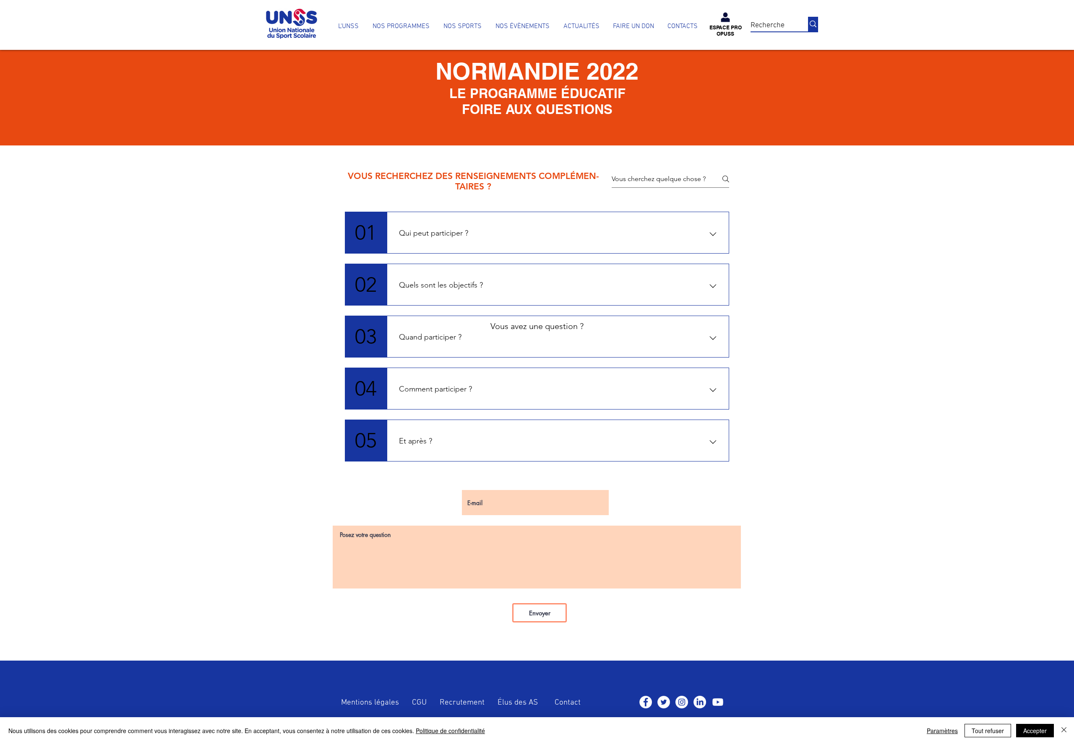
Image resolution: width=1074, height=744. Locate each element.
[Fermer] (1064, 730)
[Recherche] (813, 24)
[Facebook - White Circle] (645, 702)
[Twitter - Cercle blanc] (663, 702)
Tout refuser (988, 730)
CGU (419, 703)
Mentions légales (370, 703)
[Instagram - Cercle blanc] (681, 702)
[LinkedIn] (699, 702)
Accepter (1035, 730)
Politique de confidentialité (450, 730)
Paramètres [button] (942, 730)
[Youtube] (718, 702)
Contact (568, 703)
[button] (400, 26)
